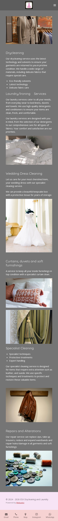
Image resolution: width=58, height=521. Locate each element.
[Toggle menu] (54, 5)
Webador (20, 503)
